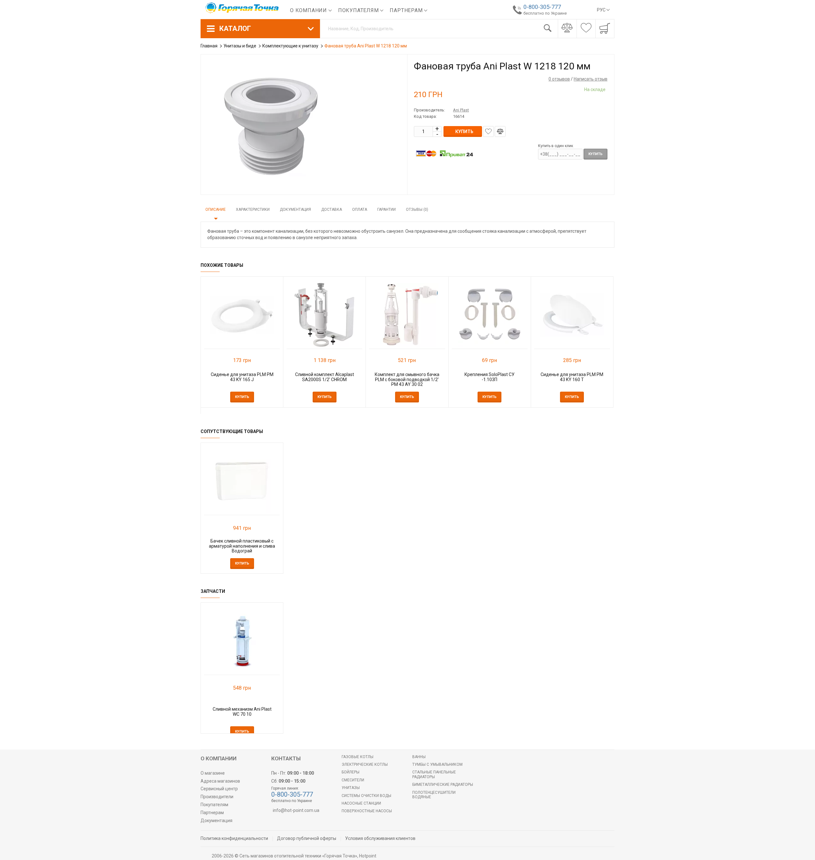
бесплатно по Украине (545, 13)
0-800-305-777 (542, 7)
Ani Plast (461, 110)
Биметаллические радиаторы (442, 784)
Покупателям (359, 10)
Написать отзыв (590, 79)
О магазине (213, 773)
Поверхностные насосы (367, 811)
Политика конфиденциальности (234, 838)
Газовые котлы (357, 757)
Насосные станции (361, 803)
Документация (295, 209)
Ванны (419, 757)
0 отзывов (559, 79)
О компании (309, 10)
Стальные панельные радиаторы (434, 774)
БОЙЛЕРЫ (350, 772)
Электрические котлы (365, 764)
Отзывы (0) (417, 209)
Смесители (353, 780)
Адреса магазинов (220, 781)
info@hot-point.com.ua (296, 810)
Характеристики (253, 209)
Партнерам (407, 10)
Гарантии (386, 209)
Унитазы (351, 787)
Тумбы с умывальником (437, 764)
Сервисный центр (219, 788)
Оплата (359, 209)
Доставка (331, 209)
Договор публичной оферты (306, 838)
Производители (217, 796)
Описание (215, 209)
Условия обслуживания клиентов (380, 838)
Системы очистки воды (366, 795)
